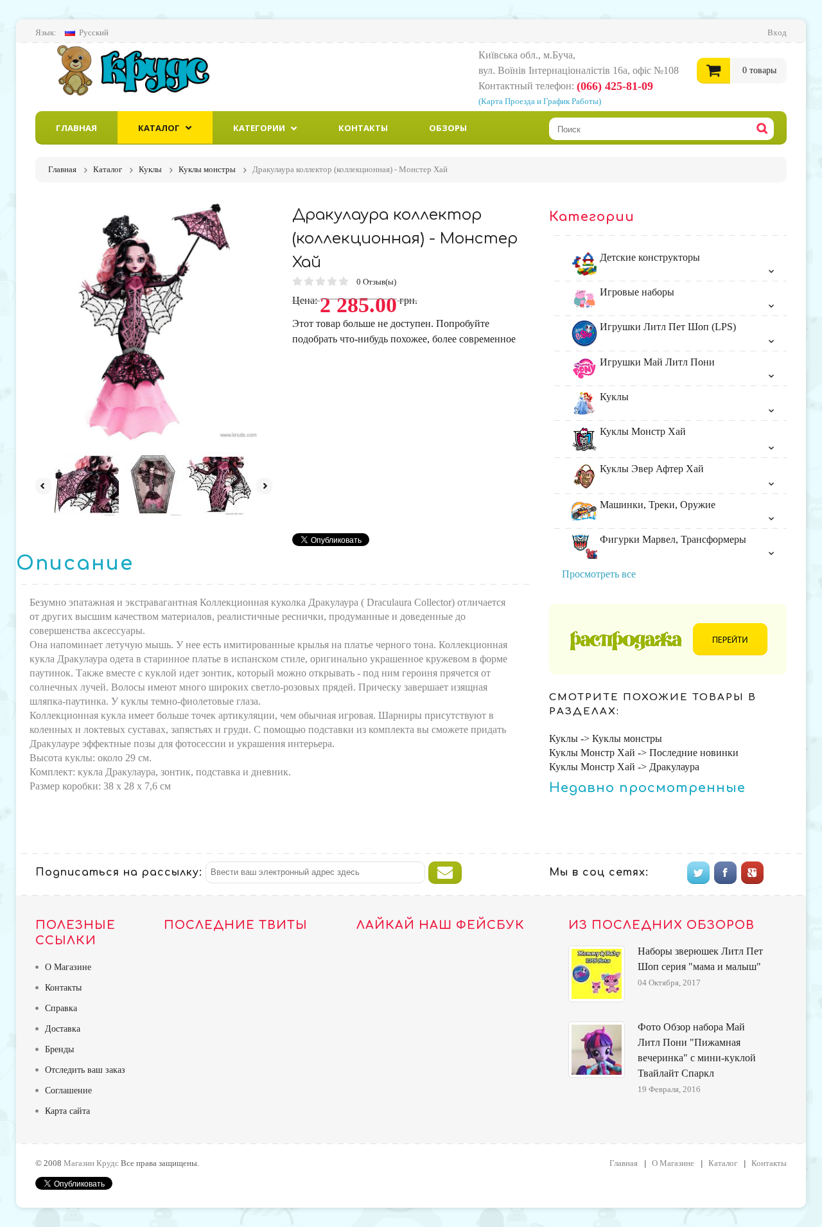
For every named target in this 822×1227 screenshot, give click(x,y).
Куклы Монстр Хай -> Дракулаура (624, 766)
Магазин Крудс (144, 70)
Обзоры (448, 128)
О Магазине (68, 967)
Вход (777, 32)
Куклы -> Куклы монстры (605, 738)
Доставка (62, 1029)
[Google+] (752, 872)
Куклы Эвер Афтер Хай (650, 468)
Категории (259, 128)
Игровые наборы (635, 292)
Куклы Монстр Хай (641, 431)
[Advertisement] (400, 437)
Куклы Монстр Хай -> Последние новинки (644, 752)
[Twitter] (698, 872)
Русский (94, 32)
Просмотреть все (599, 574)
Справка (61, 1008)
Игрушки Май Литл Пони (656, 362)
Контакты (363, 128)
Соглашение (68, 1090)
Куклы (613, 396)
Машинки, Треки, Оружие (656, 504)
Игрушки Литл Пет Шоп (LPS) (666, 326)
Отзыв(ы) (377, 282)
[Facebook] (725, 872)
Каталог (159, 128)
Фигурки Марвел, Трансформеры (671, 539)
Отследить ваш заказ (85, 1070)
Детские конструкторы (648, 257)
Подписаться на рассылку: (118, 872)
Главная (76, 128)
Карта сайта (67, 1111)
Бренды (59, 1049)
